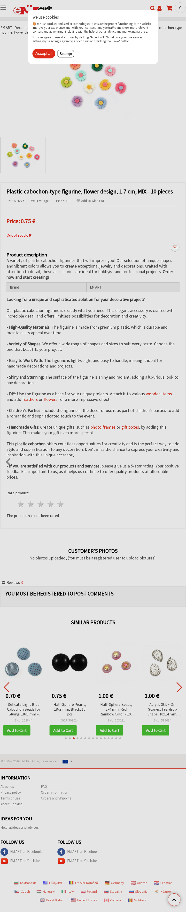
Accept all (43, 53)
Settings (66, 54)
